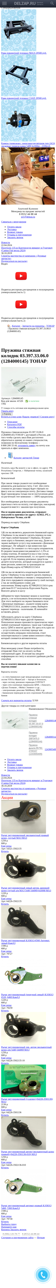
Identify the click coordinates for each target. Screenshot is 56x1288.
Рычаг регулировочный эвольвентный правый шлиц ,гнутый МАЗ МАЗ (25, 836)
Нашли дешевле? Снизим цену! (38, 416)
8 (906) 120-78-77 (11, 1234)
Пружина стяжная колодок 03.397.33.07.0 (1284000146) (36, 721)
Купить (5, 851)
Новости (5, 242)
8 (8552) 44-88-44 (30, 1234)
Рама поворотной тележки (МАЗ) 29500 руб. (24, 53)
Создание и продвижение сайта (17, 1237)
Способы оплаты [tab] (15, 427)
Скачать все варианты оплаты (16, 700)
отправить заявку (27, 445)
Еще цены (6, 846)
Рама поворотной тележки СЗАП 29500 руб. (23, 98)
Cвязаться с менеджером (13, 221)
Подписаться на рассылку (14, 261)
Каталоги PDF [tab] (14, 424)
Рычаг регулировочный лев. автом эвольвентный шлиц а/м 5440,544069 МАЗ (26, 1048)
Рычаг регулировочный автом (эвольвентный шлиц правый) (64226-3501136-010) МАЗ (27, 1153)
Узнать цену (7, 411)
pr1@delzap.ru (28, 217)
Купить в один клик (11, 416)
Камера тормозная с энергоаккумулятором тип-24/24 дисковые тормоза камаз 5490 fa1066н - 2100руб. (28, 144)
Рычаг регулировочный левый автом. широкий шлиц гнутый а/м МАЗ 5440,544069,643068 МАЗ (26, 889)
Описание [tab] (12, 421)
